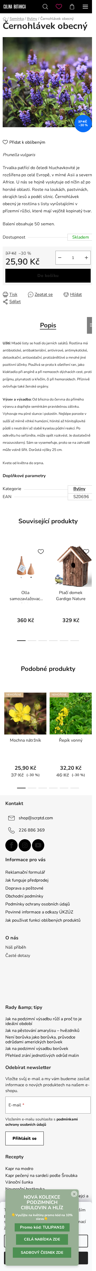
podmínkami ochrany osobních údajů (41, 1122)
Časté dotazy (17, 955)
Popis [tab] (48, 325)
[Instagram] (25, 845)
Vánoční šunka (19, 1182)
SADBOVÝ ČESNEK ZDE (42, 1252)
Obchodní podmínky (24, 896)
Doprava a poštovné (24, 888)
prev (5, 564)
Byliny (79, 489)
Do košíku (48, 276)
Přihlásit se (25, 1138)
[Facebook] (11, 845)
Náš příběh (15, 947)
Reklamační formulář (25, 872)
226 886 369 (32, 830)
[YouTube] (38, 845)
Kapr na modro (19, 1169)
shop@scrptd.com (36, 818)
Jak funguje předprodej (27, 880)
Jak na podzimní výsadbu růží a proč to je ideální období (43, 1021)
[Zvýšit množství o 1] (86, 257)
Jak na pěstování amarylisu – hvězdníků (42, 1030)
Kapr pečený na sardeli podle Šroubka (41, 1175)
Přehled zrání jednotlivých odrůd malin (42, 1055)
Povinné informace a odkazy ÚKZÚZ (39, 912)
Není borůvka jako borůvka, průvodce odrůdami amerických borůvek (40, 1039)
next (90, 564)
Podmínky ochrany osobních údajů (37, 904)
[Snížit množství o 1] (60, 257)
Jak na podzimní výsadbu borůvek (36, 1048)
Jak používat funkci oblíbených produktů (43, 920)
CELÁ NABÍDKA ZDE (42, 1239)
